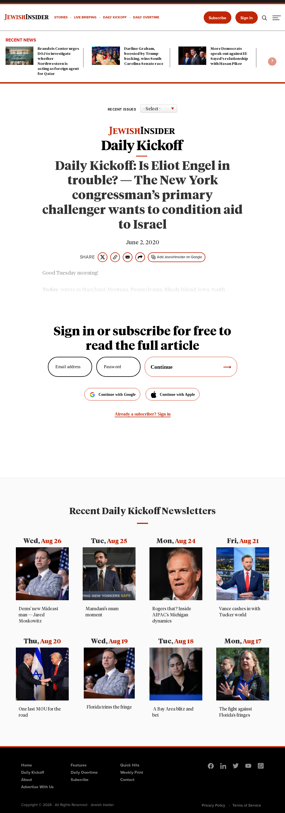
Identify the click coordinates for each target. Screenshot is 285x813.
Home (26, 765)
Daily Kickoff (32, 772)
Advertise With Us (37, 787)
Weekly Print (131, 772)
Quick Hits (129, 765)
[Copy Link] (115, 257)
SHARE (87, 257)
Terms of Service (246, 805)
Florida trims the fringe (109, 707)
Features (79, 765)
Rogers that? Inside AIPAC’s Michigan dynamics (171, 615)
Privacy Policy (213, 805)
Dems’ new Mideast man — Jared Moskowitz (38, 615)
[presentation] (272, 61)
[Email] (127, 257)
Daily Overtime (84, 772)
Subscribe (217, 18)
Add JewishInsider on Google (179, 257)
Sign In (246, 18)
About (26, 780)
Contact (127, 780)
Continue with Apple (177, 394)
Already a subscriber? (143, 414)
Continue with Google (117, 394)
